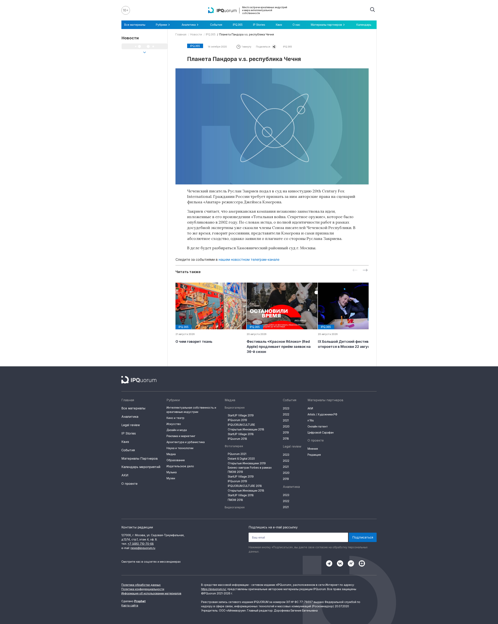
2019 (286, 432)
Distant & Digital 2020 (241, 458)
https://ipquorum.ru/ (213, 589)
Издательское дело (180, 466)
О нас (296, 24)
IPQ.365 (238, 24)
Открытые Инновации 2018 (246, 429)
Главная (180, 34)
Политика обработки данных (141, 584)
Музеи (171, 478)
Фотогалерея (234, 446)
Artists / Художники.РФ (322, 414)
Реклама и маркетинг (181, 436)
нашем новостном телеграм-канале (249, 259)
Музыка (172, 472)
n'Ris (311, 420)
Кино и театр (175, 418)
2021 (286, 420)
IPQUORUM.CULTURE (241, 424)
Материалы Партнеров (139, 458)
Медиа (171, 454)
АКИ (124, 475)
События (216, 24)
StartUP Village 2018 (241, 434)
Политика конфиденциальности (142, 589)
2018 (286, 438)
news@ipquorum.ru (143, 548)
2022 (286, 414)
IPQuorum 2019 (237, 420)
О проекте (129, 484)
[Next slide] (365, 270)
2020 (286, 426)
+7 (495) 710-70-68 (141, 543)
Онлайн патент (318, 426)
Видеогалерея (235, 407)
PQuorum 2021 (237, 454)
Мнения (313, 448)
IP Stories (259, 24)
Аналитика (129, 417)
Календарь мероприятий (140, 467)
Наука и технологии (180, 448)
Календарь (363, 24)
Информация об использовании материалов (151, 593)
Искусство (174, 424)
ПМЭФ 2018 (235, 499)
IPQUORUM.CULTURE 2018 (245, 485)
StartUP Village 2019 (241, 415)
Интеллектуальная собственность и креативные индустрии (191, 409)
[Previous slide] (355, 270)
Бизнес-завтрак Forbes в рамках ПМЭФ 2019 (250, 469)
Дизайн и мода (177, 430)
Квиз (279, 24)
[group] (207, 313)
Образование (176, 460)
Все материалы (134, 24)
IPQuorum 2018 (237, 438)
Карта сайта (129, 605)
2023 (286, 408)
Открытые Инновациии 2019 (247, 463)
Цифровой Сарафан (321, 432)
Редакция (314, 454)
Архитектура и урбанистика (186, 442)
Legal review (130, 425)
